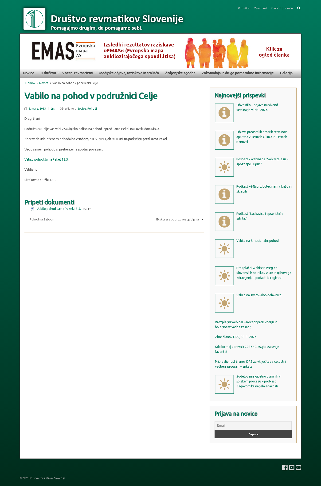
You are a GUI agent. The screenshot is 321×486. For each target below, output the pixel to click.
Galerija (286, 73)
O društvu (244, 8)
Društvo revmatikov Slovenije (47, 478)
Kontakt (276, 8)
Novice (28, 73)
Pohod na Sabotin (42, 219)
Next (295, 49)
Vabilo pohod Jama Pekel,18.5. (46, 159)
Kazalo (289, 8)
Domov (30, 83)
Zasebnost (260, 8)
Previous (25, 49)
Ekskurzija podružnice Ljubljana (177, 219)
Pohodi (92, 108)
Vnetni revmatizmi (77, 73)
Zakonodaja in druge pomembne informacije (238, 73)
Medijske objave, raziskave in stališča (129, 73)
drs (53, 108)
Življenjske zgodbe (180, 73)
